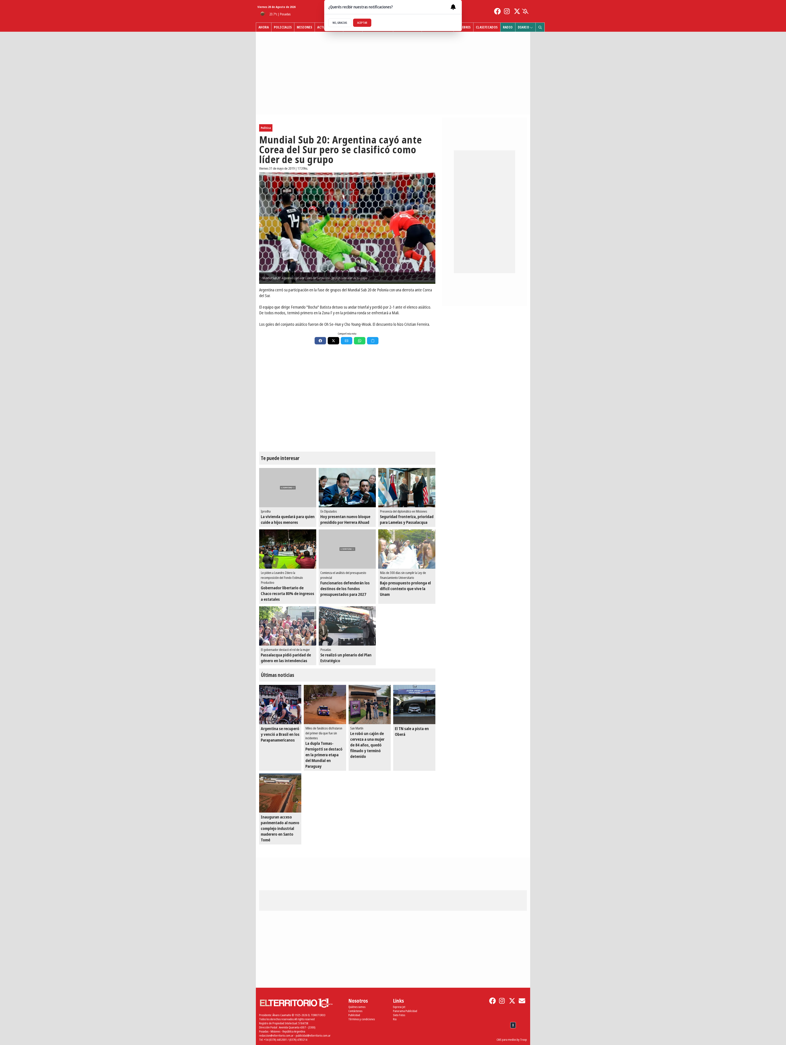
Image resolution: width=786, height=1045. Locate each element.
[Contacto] (522, 1001)
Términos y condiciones (361, 1019)
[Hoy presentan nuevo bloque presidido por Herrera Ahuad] (347, 487)
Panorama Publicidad (405, 1011)
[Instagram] (507, 11)
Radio (508, 27)
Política (266, 128)
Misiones (304, 27)
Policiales (283, 27)
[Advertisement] (393, 1034)
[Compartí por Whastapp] (359, 340)
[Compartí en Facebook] (320, 340)
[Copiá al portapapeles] (372, 340)
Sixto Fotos (399, 1015)
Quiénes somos (356, 1007)
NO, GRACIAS (340, 23)
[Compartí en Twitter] (333, 340)
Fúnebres (463, 27)
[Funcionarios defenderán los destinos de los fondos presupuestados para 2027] (347, 549)
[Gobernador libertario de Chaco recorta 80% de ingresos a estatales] (287, 549)
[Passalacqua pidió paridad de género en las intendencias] (287, 626)
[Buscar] (540, 27)
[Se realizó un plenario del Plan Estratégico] (347, 626)
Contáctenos (355, 1011)
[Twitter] (517, 11)
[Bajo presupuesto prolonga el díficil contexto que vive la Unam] (406, 549)
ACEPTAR (362, 23)
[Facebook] (497, 11)
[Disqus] (347, 400)
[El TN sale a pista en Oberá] (414, 704)
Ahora (264, 27)
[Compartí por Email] (346, 340)
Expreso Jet (399, 1007)
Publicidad (354, 1015)
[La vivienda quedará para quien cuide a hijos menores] (287, 487)
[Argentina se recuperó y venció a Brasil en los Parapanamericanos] (280, 704)
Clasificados (487, 27)
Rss (394, 1019)
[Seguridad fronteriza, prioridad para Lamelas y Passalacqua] (406, 487)
